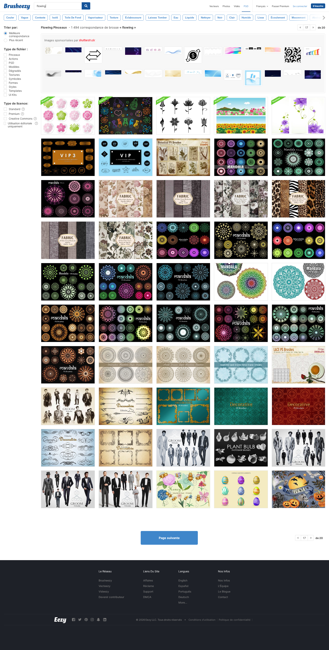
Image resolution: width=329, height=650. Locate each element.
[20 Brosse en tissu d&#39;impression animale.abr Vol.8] (298, 199)
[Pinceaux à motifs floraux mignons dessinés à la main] (241, 365)
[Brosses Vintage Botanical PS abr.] (183, 157)
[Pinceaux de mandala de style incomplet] (183, 365)
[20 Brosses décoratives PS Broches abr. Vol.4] (126, 448)
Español (183, 586)
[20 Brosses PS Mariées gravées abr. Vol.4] (298, 448)
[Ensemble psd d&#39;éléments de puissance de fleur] (126, 116)
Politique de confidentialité (235, 619)
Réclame (148, 586)
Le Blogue (224, 591)
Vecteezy (104, 586)
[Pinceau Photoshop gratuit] (241, 448)
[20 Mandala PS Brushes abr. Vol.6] (183, 240)
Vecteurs (214, 6)
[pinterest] (86, 619)
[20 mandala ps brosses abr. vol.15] (126, 323)
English (182, 580)
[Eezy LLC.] (60, 619)
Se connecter (300, 6)
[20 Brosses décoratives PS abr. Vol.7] (126, 406)
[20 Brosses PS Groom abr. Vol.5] (126, 489)
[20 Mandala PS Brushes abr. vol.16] (298, 323)
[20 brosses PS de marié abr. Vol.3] (183, 448)
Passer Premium (280, 6)
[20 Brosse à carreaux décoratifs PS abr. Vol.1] (241, 406)
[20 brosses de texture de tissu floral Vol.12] (126, 240)
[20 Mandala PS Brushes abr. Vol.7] (241, 240)
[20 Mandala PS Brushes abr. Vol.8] (183, 282)
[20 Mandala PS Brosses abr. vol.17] (68, 365)
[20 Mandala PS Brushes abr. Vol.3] (298, 282)
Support (148, 591)
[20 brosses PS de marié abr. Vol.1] (68, 406)
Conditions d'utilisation (202, 619)
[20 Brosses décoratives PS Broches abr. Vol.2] (183, 406)
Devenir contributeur (111, 597)
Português (184, 591)
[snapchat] (98, 619)
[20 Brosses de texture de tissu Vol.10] (183, 199)
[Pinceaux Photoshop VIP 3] (68, 157)
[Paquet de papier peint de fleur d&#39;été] (241, 116)
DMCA (147, 597)
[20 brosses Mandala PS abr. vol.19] (241, 323)
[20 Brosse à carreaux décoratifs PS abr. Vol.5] (298, 406)
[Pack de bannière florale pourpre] (298, 116)
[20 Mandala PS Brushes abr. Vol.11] (68, 199)
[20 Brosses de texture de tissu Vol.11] (68, 240)
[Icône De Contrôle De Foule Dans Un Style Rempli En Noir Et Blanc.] (253, 48)
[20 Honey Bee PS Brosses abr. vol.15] (183, 489)
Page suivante (169, 538)
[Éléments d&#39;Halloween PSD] (298, 489)
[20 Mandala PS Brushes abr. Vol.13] (241, 157)
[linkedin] (104, 619)
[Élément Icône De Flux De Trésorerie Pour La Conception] (193, 54)
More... (182, 602)
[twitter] (79, 619)
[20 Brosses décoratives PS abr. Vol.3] (68, 448)
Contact (223, 597)
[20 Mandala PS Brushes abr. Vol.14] (68, 323)
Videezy (104, 591)
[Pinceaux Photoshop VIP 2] (126, 157)
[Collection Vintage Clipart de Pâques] (241, 489)
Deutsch (183, 597)
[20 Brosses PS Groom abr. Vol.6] (68, 489)
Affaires (148, 580)
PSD (246, 6)
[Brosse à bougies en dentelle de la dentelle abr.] (298, 365)
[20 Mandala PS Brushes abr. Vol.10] (126, 282)
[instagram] (92, 619)
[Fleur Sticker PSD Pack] (68, 116)
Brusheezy (105, 580)
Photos (226, 6)
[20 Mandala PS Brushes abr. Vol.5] (298, 240)
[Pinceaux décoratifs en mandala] (126, 365)
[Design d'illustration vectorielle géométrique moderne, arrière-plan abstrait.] (93, 73)
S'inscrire (318, 6)
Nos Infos (224, 580)
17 (306, 27)
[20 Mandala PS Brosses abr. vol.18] (183, 323)
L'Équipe (223, 586)
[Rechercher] (86, 6)
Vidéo (237, 6)
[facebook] (73, 619)
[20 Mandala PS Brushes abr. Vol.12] (298, 157)
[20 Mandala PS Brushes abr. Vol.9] (68, 282)
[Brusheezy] (17, 6)
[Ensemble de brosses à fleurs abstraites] (183, 116)
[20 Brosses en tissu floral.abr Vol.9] (241, 199)
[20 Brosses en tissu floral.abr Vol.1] (126, 199)
